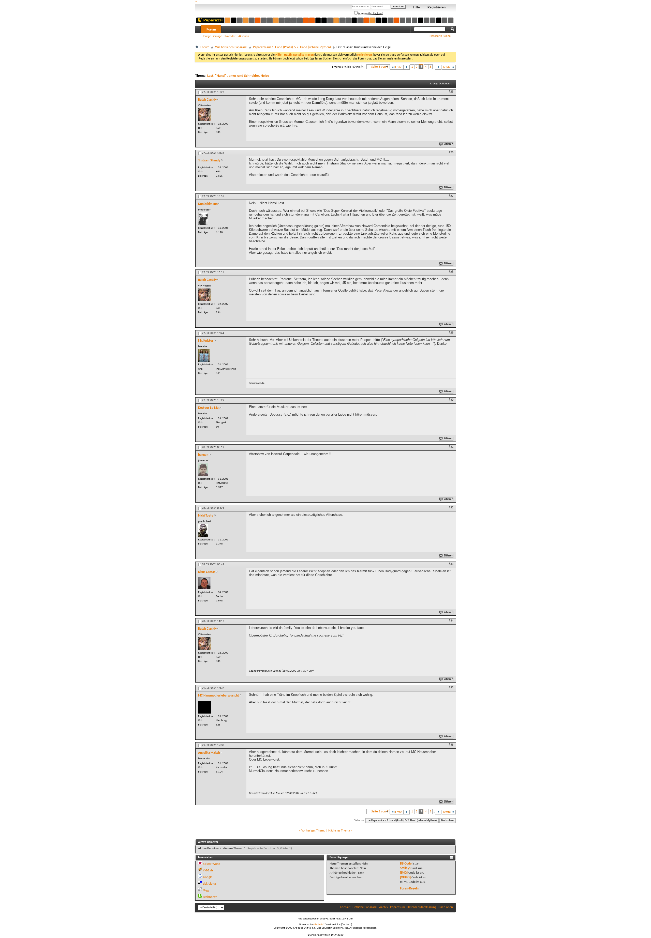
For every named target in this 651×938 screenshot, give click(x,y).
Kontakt (345, 907)
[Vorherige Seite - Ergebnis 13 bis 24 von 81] (406, 67)
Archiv (383, 907)
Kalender (230, 36)
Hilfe (416, 7)
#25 (451, 91)
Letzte (447, 67)
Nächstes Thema (339, 830)
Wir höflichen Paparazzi (231, 47)
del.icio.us (209, 883)
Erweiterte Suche (440, 35)
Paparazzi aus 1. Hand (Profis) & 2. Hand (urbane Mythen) (292, 47)
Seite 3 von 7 (380, 66)
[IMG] (404, 872)
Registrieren (436, 7)
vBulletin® (319, 924)
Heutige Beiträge (212, 36)
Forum (211, 29)
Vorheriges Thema (313, 830)
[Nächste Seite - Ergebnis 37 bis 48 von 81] (438, 67)
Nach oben (447, 820)
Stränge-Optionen (440, 83)
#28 (451, 272)
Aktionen (243, 36)
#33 (451, 564)
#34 (451, 620)
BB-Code (406, 863)
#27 (451, 196)
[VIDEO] (405, 877)
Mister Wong (211, 864)
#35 (451, 687)
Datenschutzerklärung (421, 907)
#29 (451, 332)
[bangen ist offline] (203, 469)
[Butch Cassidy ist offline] (204, 114)
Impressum (397, 907)
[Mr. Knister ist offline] (204, 355)
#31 (451, 446)
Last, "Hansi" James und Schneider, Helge (238, 76)
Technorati (210, 897)
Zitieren (448, 144)
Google (207, 877)
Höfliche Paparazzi (364, 907)
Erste (398, 67)
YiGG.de (208, 870)
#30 (451, 399)
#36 (451, 744)
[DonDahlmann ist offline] (203, 219)
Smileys (405, 868)
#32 (451, 507)
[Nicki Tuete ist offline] (203, 530)
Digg (206, 890)
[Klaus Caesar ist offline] (204, 583)
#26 (451, 152)
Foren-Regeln (409, 888)
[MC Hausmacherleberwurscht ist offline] (204, 707)
